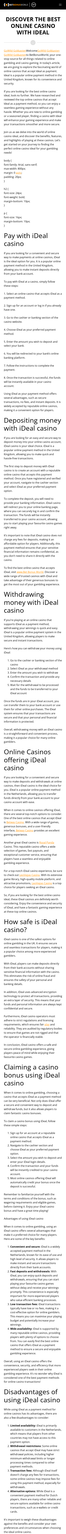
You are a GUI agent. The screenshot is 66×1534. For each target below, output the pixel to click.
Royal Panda (46, 842)
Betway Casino (15, 822)
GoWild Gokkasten (15, 50)
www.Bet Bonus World (30, 572)
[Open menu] (60, 5)
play (47, 1024)
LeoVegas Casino (29, 875)
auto (18, 172)
